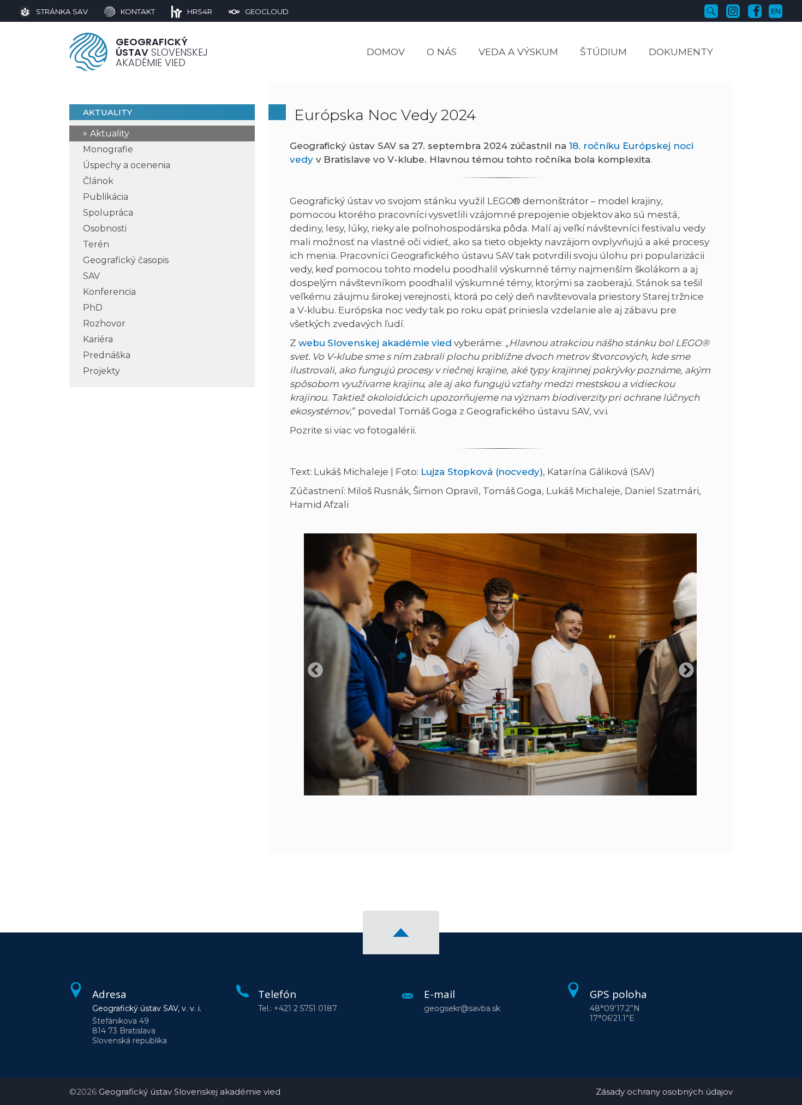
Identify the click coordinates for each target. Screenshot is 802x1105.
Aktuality (109, 133)
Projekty (101, 371)
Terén (96, 244)
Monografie (108, 149)
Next (683, 667)
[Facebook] (755, 10)
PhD (93, 307)
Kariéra (98, 339)
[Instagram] (733, 10)
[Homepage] (88, 52)
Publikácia (105, 197)
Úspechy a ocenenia (126, 165)
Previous (312, 667)
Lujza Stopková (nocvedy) (482, 471)
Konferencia (109, 292)
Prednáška (106, 355)
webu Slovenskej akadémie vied (375, 342)
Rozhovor (104, 323)
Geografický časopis (126, 260)
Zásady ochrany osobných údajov (664, 1091)
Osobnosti (105, 228)
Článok (98, 181)
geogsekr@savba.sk (462, 1008)
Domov (386, 51)
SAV (91, 276)
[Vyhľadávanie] (711, 10)
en (776, 11)
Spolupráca (108, 212)
